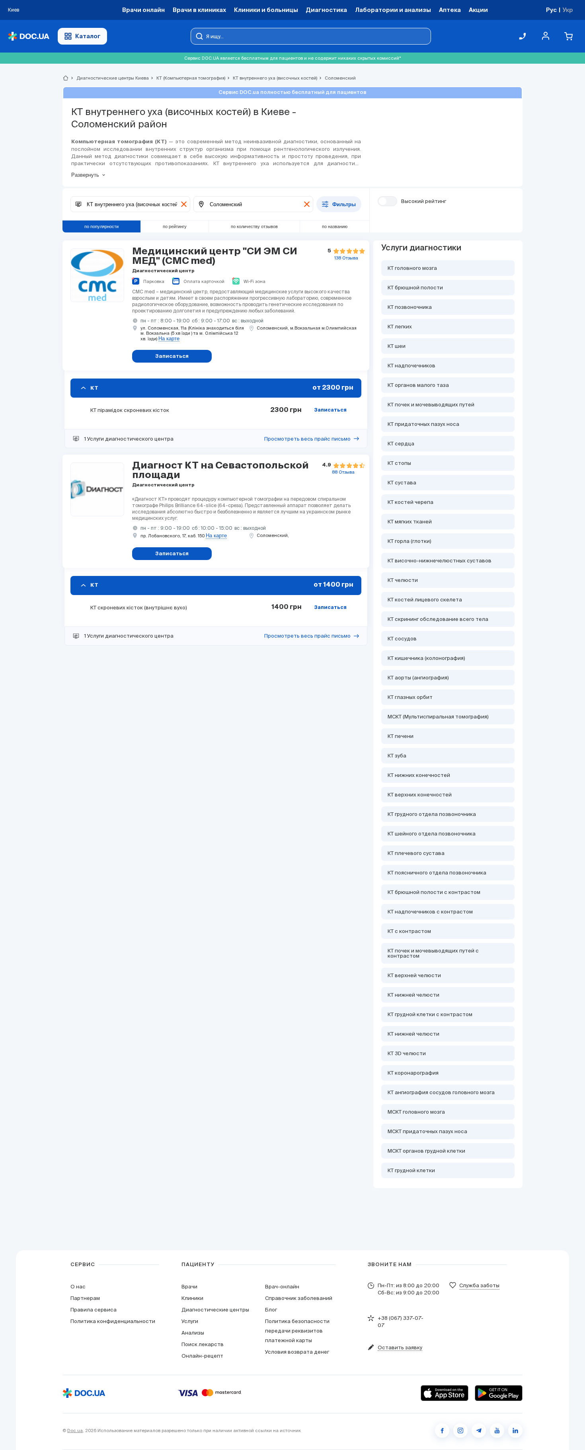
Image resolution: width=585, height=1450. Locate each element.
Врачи (189, 1287)
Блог (271, 1310)
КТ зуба (397, 756)
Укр (567, 9)
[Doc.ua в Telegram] (479, 1430)
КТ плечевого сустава (416, 853)
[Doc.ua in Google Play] (499, 1393)
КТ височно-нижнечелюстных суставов (439, 561)
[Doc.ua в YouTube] (497, 1430)
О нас (78, 1287)
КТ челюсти (403, 580)
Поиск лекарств (202, 1344)
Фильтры (344, 204)
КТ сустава (402, 483)
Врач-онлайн (282, 1287)
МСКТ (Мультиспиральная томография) (438, 717)
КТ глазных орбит (410, 697)
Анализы (192, 1333)
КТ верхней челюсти (414, 975)
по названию (334, 226)
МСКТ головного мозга (416, 1112)
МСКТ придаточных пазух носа (427, 1131)
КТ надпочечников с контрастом (430, 912)
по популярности (101, 226)
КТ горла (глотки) (409, 541)
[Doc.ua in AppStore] (444, 1393)
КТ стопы (399, 463)
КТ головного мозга (412, 268)
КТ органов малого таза (418, 385)
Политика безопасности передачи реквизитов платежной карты (297, 1330)
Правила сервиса (93, 1310)
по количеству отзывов (254, 226)
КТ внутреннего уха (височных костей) (271, 78)
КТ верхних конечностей (420, 795)
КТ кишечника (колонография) (426, 658)
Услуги (189, 1321)
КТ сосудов (402, 639)
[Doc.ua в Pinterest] (515, 1430)
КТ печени (400, 736)
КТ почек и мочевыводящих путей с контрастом (433, 953)
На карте (168, 339)
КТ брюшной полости (415, 288)
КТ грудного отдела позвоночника (432, 814)
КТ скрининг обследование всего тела (438, 619)
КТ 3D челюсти (407, 1053)
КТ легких (400, 327)
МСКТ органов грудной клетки (426, 1151)
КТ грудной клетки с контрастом (430, 1014)
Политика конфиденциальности (112, 1321)
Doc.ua (75, 1430)
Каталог (88, 36)
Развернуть (85, 175)
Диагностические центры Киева (109, 78)
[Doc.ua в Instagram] (460, 1430)
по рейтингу (175, 226)
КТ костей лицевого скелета (425, 600)
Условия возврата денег (297, 1352)
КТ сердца (401, 444)
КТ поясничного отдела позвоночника (437, 873)
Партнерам (85, 1298)
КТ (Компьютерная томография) (187, 78)
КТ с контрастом (409, 931)
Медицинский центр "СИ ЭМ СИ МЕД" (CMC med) (214, 256)
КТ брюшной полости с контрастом (434, 892)
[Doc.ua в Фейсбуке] (442, 1430)
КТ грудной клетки (411, 1170)
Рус (551, 9)
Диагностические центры (215, 1310)
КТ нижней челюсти (413, 995)
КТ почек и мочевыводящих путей (431, 405)
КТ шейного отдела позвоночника (432, 834)
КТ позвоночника (410, 307)
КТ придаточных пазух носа (423, 424)
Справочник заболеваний (298, 1298)
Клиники (192, 1298)
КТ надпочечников (411, 366)
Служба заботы (479, 1285)
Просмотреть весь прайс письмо (307, 438)
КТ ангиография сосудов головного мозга (441, 1092)
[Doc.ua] (28, 36)
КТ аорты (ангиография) (418, 678)
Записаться (330, 410)
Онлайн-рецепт (202, 1356)
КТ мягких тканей (410, 522)
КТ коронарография (413, 1073)
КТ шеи (397, 346)
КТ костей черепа (410, 502)
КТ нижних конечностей (419, 775)
